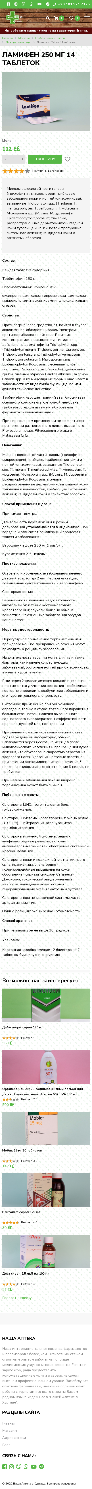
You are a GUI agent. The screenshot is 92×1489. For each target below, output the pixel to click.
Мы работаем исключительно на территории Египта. (46, 31)
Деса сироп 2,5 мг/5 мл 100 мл (26, 1273)
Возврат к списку (16, 1297)
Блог (6, 1444)
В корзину (44, 159)
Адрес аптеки (14, 1437)
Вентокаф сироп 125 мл (21, 1212)
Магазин (9, 1430)
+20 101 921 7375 (73, 4)
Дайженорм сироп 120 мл (22, 1027)
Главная (8, 1423)
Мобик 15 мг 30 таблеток (22, 1150)
